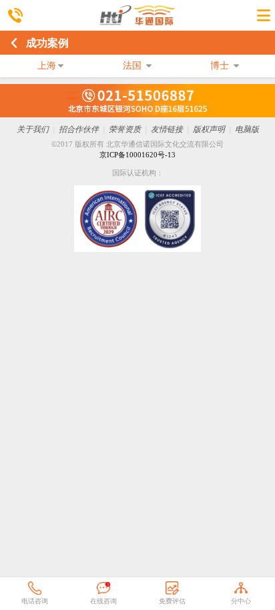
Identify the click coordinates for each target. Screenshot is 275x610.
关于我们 (33, 129)
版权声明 (209, 129)
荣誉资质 (125, 129)
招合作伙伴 (79, 129)
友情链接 (167, 129)
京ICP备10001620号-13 (137, 155)
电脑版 (247, 129)
